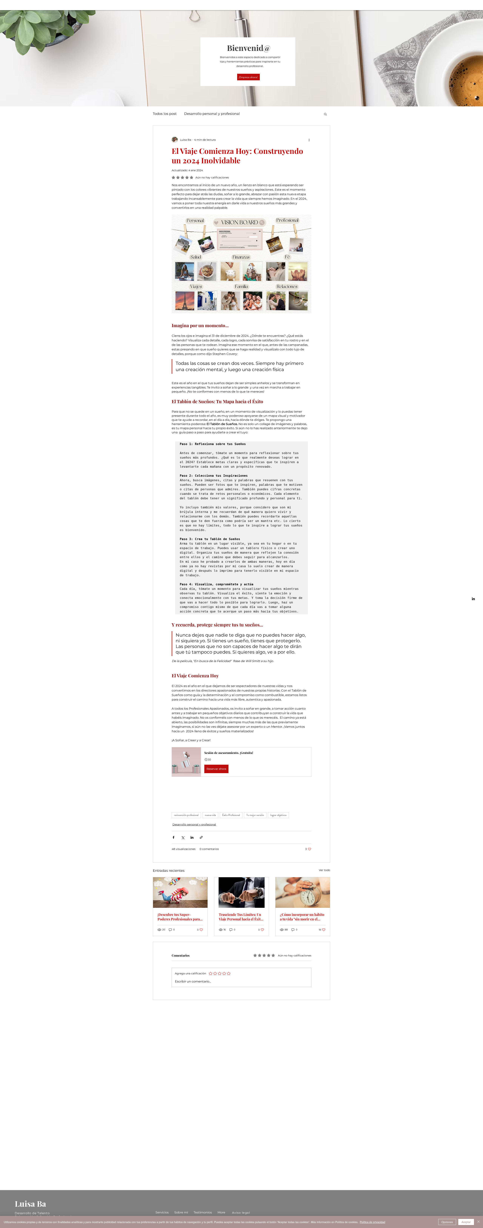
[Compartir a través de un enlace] (201, 837)
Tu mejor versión (255, 815)
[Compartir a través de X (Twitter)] (183, 837)
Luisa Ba (30, 1203)
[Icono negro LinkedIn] (473, 599)
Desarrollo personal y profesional (212, 114)
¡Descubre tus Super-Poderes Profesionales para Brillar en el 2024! (179, 916)
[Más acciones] (309, 139)
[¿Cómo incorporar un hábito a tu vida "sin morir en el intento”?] (302, 892)
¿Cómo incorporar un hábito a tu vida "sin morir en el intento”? (302, 916)
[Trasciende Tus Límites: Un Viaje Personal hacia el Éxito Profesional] (241, 892)
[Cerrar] (478, 1222)
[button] (325, 113)
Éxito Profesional (231, 815)
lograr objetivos (278, 815)
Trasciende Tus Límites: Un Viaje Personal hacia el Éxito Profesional (240, 916)
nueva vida (210, 815)
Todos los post (165, 114)
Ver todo (324, 870)
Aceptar (466, 1222)
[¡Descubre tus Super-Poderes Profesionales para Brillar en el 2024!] (180, 892)
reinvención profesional (186, 815)
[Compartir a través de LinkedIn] (192, 837)
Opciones (447, 1222)
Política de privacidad (372, 1222)
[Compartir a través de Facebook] (173, 837)
